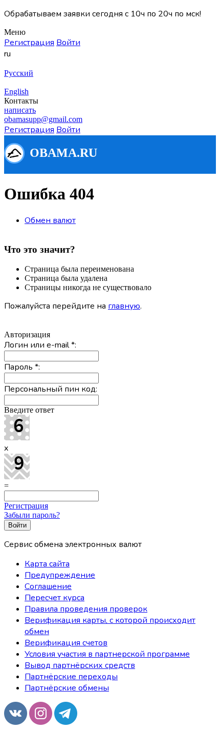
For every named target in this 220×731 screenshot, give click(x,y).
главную (124, 306)
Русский (18, 73)
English (16, 91)
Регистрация (26, 505)
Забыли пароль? (32, 515)
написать (20, 110)
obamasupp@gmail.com (43, 119)
